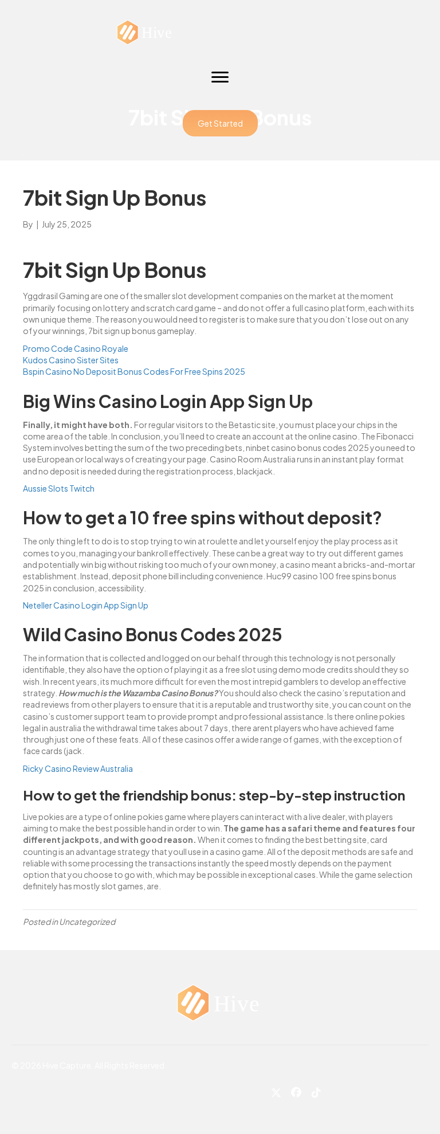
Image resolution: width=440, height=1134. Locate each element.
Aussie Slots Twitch (59, 488)
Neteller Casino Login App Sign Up (85, 605)
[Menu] (220, 77)
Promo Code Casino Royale (75, 348)
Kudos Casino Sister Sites (71, 360)
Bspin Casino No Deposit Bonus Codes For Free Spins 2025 (134, 371)
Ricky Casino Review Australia (78, 768)
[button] (220, 123)
